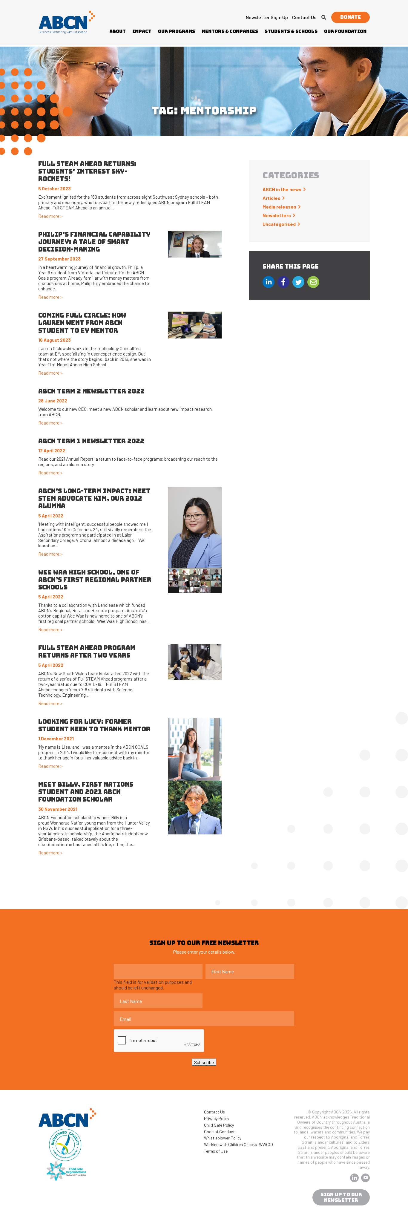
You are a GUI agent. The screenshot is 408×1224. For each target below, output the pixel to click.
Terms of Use (216, 1150)
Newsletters (277, 215)
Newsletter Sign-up (267, 17)
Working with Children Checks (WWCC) (238, 1144)
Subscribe (204, 1062)
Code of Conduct (219, 1131)
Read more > (50, 216)
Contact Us (304, 17)
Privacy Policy (216, 1118)
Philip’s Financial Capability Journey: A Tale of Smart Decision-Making (94, 241)
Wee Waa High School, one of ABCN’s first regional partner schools (94, 579)
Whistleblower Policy (222, 1137)
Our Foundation (345, 31)
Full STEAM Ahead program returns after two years (86, 651)
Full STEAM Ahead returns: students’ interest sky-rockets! (87, 171)
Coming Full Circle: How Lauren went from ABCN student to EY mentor (82, 322)
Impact (141, 31)
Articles (271, 198)
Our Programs (176, 31)
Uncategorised (279, 224)
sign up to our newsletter (341, 1197)
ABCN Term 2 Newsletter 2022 (91, 391)
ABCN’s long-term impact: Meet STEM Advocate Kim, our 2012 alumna (94, 498)
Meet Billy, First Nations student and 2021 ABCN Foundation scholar (85, 791)
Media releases (279, 206)
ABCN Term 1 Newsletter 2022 (91, 441)
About (117, 31)
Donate (350, 17)
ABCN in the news (282, 189)
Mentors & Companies (230, 31)
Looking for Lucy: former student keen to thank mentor (94, 725)
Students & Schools (291, 31)
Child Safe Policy (219, 1125)
